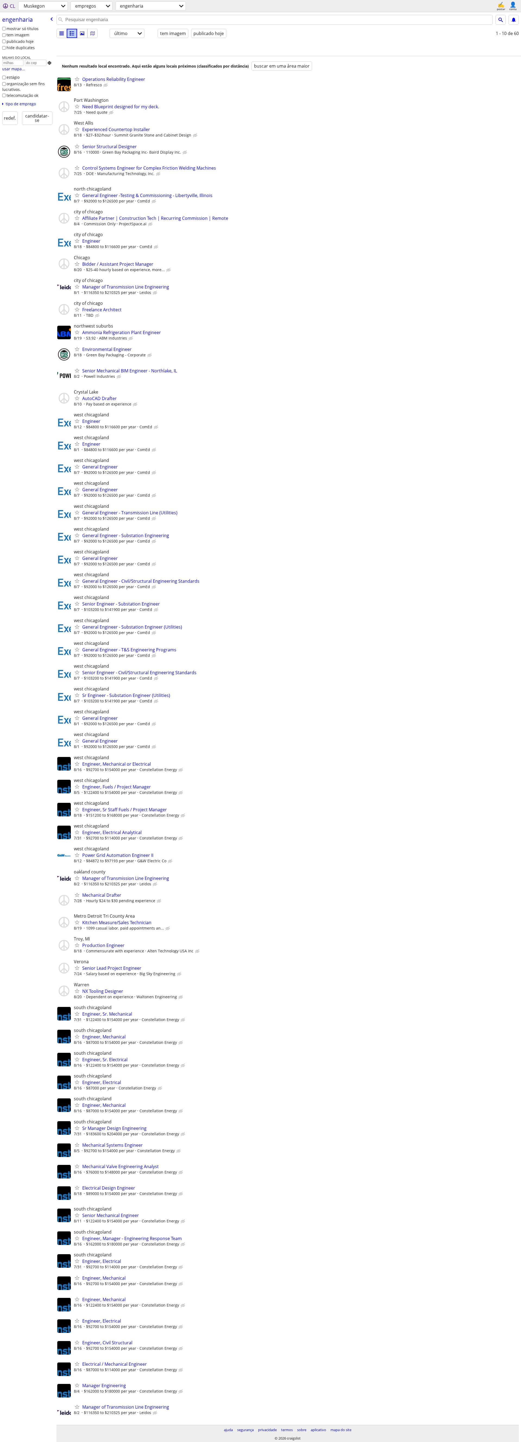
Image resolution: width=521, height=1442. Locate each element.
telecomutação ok (22, 95)
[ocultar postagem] (106, 85)
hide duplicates (21, 47)
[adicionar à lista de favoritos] (77, 79)
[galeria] (82, 33)
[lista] (61, 33)
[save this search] (514, 20)
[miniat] (72, 33)
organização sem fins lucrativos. (23, 86)
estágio (13, 77)
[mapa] (92, 33)
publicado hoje (20, 41)
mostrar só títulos (23, 28)
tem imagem (18, 34)
